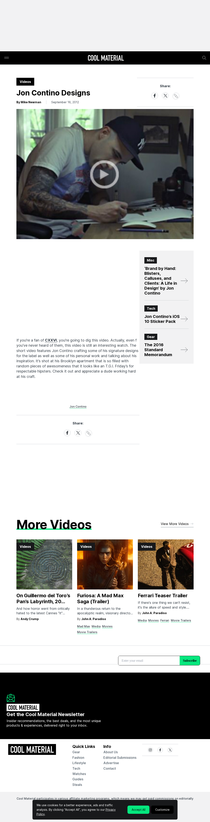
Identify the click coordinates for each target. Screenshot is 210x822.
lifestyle (79, 763)
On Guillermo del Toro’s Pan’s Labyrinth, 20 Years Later (43, 601)
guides (77, 779)
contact (109, 768)
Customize (162, 809)
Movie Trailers (87, 632)
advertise (111, 763)
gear (76, 752)
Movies (107, 626)
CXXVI (51, 340)
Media (96, 626)
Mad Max (83, 626)
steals (77, 785)
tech (76, 768)
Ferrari (164, 620)
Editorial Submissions (119, 758)
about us (110, 752)
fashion (78, 758)
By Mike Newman (28, 102)
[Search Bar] (204, 57)
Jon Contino (78, 406)
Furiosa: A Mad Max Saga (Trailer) (100, 598)
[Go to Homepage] (106, 58)
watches (79, 774)
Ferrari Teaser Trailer (163, 595)
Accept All (138, 809)
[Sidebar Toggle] (6, 58)
